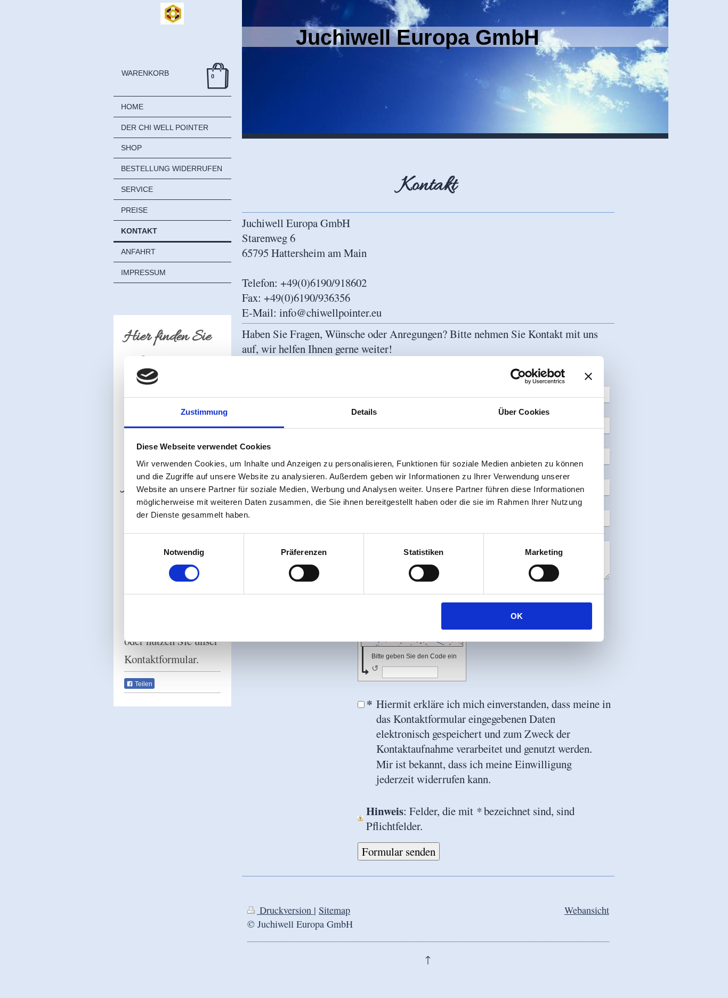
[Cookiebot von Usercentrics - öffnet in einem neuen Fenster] (518, 376)
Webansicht (586, 910)
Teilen (142, 684)
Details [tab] (364, 411)
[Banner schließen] (588, 376)
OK (517, 616)
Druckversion (285, 910)
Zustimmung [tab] (204, 411)
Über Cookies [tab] (523, 411)
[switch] (304, 573)
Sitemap (334, 910)
